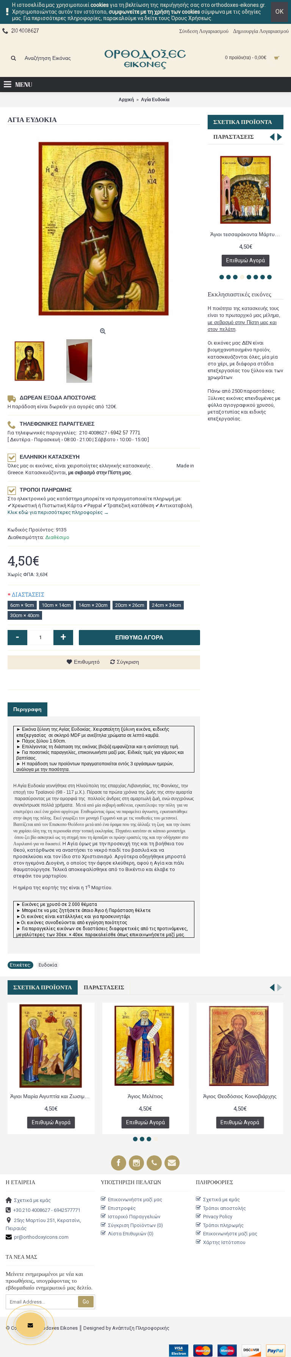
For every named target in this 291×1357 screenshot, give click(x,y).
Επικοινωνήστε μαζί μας (135, 1199)
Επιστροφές (122, 1208)
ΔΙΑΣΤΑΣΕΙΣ (28, 594)
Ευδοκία (48, 965)
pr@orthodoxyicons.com (41, 1237)
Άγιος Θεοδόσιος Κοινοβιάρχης (240, 1096)
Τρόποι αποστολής (224, 1208)
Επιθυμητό (87, 662)
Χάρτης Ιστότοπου (224, 1242)
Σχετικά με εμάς (32, 1200)
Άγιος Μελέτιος (145, 1096)
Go (86, 1302)
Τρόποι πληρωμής (223, 1225)
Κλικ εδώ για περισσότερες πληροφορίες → (58, 512)
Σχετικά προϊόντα (242, 122)
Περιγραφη (27, 709)
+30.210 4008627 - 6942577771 (46, 1210)
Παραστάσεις (233, 137)
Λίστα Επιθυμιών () (130, 1233)
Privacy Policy (217, 1216)
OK (279, 11)
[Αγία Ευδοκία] (104, 228)
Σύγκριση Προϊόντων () (135, 1225)
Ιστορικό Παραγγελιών (134, 1216)
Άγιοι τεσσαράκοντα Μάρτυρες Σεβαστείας (246, 234)
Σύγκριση (128, 662)
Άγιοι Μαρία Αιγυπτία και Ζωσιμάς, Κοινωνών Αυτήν (52, 1096)
